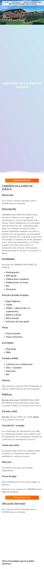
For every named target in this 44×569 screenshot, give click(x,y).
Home (7, 2)
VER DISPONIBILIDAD (22, 180)
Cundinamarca (15, 2)
